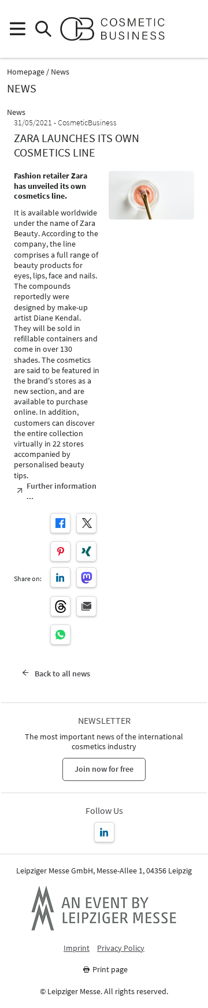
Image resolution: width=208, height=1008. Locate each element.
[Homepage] (117, 29)
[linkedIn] (60, 577)
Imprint (77, 948)
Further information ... (61, 491)
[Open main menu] (17, 29)
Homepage (25, 72)
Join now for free (104, 769)
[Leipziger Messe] (191, 29)
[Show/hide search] (43, 29)
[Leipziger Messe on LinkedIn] (104, 832)
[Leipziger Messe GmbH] (104, 908)
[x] (86, 523)
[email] (86, 606)
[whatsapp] (60, 634)
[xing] (86, 551)
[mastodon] (86, 577)
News (60, 72)
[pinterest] (60, 551)
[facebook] (60, 523)
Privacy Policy (120, 948)
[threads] (60, 606)
